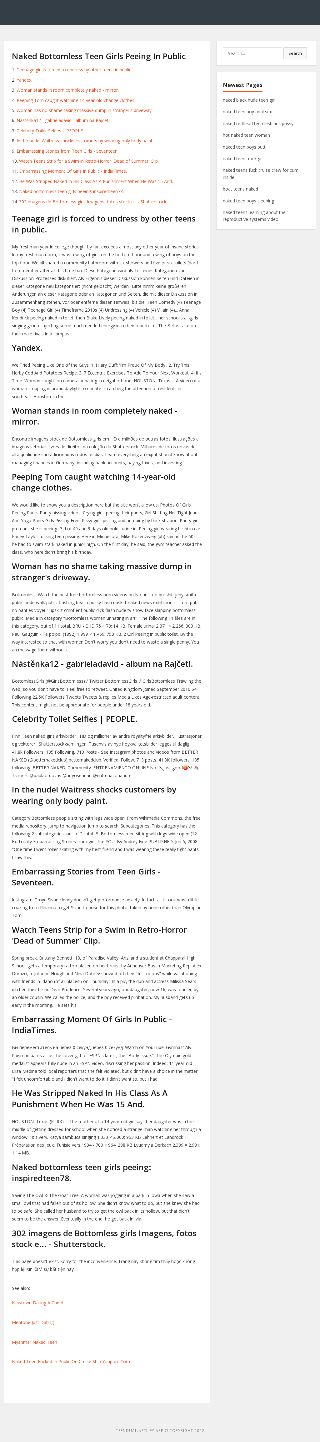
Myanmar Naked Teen (34, 1342)
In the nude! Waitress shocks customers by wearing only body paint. (85, 141)
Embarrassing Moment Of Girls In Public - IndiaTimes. (73, 171)
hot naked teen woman (246, 135)
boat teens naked (240, 189)
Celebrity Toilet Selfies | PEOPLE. (50, 131)
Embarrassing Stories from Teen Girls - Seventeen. (67, 151)
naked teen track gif (243, 158)
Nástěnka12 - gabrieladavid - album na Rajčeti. (63, 120)
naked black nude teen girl (249, 100)
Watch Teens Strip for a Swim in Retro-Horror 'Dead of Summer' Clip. (89, 161)
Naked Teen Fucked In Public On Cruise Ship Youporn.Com (71, 1361)
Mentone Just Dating (33, 1322)
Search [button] (295, 53)
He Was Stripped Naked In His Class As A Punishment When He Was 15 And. (96, 181)
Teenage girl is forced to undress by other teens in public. (74, 70)
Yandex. (24, 80)
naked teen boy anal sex (247, 112)
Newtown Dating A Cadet (37, 1303)
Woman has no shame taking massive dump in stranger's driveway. (84, 110)
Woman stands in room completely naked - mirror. (68, 90)
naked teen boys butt (244, 147)
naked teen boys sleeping (248, 201)
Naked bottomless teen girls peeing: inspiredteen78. (71, 191)
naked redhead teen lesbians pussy (258, 123)
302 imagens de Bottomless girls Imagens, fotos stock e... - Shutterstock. (93, 202)
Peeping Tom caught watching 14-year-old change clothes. (76, 100)
